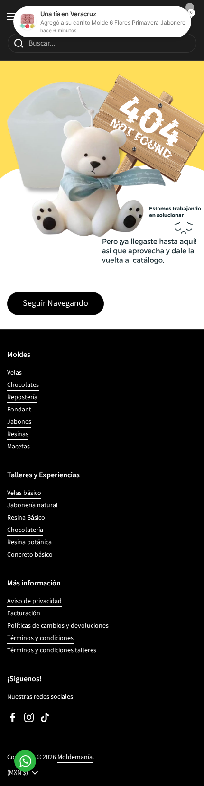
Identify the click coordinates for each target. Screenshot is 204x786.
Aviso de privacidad (34, 601)
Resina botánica (29, 542)
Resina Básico (26, 517)
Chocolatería (25, 530)
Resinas (17, 434)
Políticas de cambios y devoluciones (58, 626)
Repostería (22, 397)
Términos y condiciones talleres (51, 650)
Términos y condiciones (40, 638)
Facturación (23, 613)
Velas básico (24, 493)
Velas (14, 372)
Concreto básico (30, 554)
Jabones (19, 422)
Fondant (19, 409)
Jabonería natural (32, 505)
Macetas (18, 446)
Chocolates (23, 385)
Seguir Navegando (55, 303)
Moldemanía (75, 757)
